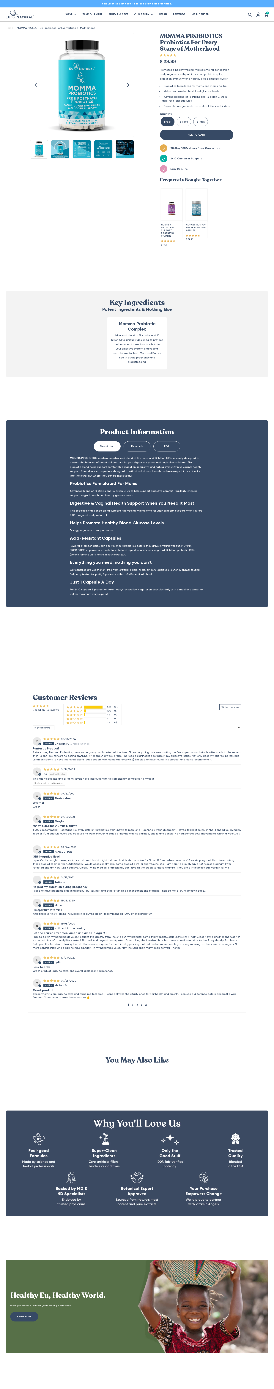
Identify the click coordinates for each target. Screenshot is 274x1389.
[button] (36, 85)
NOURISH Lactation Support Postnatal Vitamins (167, 230)
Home (9, 27)
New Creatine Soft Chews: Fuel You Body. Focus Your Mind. (137, 3)
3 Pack (184, 121)
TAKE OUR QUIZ (92, 14)
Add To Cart (196, 134)
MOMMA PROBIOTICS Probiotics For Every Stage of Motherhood (56, 27)
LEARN (163, 14)
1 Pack (167, 121)
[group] (39, 149)
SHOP (69, 14)
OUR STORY (141, 14)
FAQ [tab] (166, 446)
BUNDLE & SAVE (118, 14)
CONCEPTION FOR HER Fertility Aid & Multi (196, 227)
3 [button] (137, 1005)
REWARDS (179, 14)
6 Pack (200, 121)
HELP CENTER (200, 14)
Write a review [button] (230, 707)
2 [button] (132, 1005)
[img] (51, 739)
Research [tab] (137, 446)
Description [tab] (107, 446)
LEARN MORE (24, 1316)
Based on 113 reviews (46, 709)
